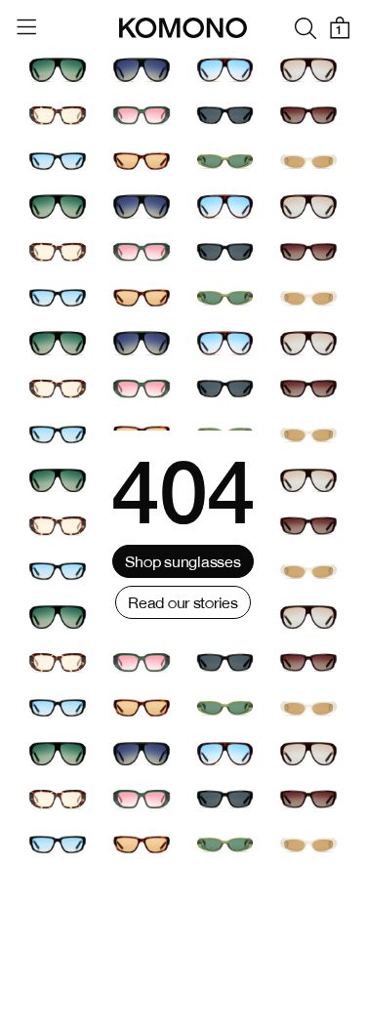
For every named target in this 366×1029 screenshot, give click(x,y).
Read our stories (183, 602)
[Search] (305, 28)
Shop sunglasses (182, 561)
